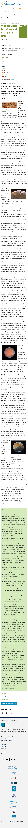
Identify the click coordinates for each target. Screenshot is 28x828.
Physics (24, 48)
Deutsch (5, 64)
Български (5, 57)
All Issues (15, 12)
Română (5, 74)
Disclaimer (3, 748)
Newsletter (9, 9)
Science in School (5, 23)
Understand (4, 15)
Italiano (4, 68)
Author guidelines (5, 18)
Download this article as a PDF (9, 703)
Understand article (22, 26)
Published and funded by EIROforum (9, 821)
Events (13, 15)
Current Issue (8, 12)
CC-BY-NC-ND (4, 696)
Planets (9, 50)
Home (2, 12)
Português (5, 72)
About (18, 15)
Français (5, 62)
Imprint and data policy (6, 740)
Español (5, 77)
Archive (3, 752)
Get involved (24, 15)
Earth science (18, 48)
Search (15, 9)
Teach (9, 15)
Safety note (4, 746)
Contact (3, 9)
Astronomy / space (10, 48)
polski (4, 70)
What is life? (14, 50)
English (4, 59)
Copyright (3, 744)
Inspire (20, 12)
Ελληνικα (5, 66)
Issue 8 (17, 23)
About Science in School (7, 737)
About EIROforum (5, 739)
